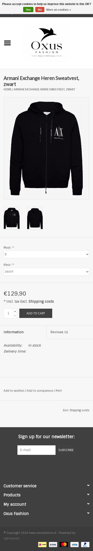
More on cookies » (58, 9)
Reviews (59, 332)
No (40, 9)
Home (7, 89)
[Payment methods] (41, 544)
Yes (28, 9)
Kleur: (9, 265)
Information (14, 332)
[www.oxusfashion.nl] (54, 43)
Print (59, 391)
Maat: (9, 248)
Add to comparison (40, 391)
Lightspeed (11, 538)
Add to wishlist (14, 391)
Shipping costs (41, 301)
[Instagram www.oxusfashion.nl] (55, 464)
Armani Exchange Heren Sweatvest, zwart (44, 89)
